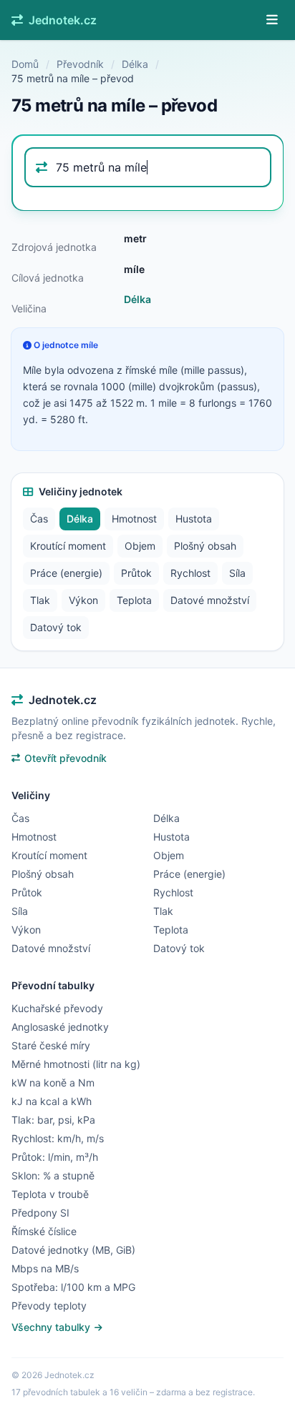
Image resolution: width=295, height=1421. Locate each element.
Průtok (136, 573)
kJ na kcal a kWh (51, 1101)
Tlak (40, 600)
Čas (39, 519)
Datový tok (56, 627)
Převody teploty (49, 1305)
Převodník (80, 64)
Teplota (134, 600)
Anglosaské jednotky (60, 1027)
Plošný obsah (205, 546)
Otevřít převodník (65, 758)
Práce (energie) (66, 573)
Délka (135, 64)
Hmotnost (134, 519)
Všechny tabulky (52, 1327)
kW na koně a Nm (53, 1082)
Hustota (193, 519)
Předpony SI (40, 1213)
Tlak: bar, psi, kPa (53, 1120)
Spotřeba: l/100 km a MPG (73, 1287)
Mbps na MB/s (45, 1268)
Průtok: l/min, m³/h (54, 1157)
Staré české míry (50, 1045)
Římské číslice (44, 1231)
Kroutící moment (68, 546)
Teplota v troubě (50, 1194)
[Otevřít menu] (272, 20)
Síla (237, 573)
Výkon (83, 600)
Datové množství (209, 600)
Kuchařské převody (57, 1008)
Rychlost (190, 573)
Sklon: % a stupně (53, 1175)
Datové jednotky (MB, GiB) (73, 1250)
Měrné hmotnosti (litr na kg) (75, 1064)
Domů (25, 64)
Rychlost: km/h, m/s (57, 1138)
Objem (140, 546)
